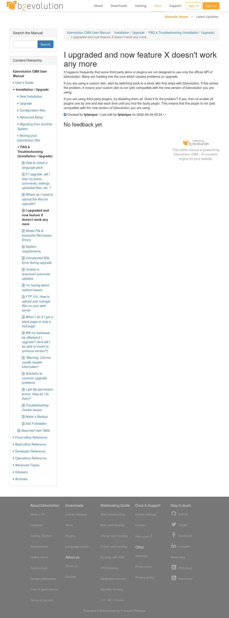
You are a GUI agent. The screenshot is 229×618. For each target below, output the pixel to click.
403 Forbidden (36, 423)
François (127, 610)
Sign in (194, 6)
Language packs (77, 546)
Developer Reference (30, 451)
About (98, 6)
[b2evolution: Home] (34, 5)
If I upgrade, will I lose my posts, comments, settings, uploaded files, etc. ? (36, 181)
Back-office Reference (30, 444)
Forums (140, 525)
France (119, 600)
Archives (21, 479)
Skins (69, 525)
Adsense (141, 556)
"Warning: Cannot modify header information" (36, 362)
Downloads (119, 6)
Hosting (140, 6)
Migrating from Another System (34, 126)
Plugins (70, 536)
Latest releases (76, 514)
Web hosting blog (112, 514)
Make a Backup (37, 416)
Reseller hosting (111, 589)
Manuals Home (176, 17)
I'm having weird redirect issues (35, 287)
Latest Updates (207, 17)
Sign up (211, 6)
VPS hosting (109, 568)
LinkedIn (183, 546)
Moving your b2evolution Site (28, 137)
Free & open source (44, 589)
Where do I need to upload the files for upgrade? (37, 199)
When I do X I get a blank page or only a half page (37, 321)
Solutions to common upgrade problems (34, 378)
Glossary (21, 472)
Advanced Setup (31, 117)
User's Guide (24, 82)
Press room (143, 566)
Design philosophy (43, 578)
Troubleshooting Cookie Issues (35, 407)
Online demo (39, 557)
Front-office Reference (31, 437)
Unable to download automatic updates (36, 274)
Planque (140, 610)
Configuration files (32, 110)
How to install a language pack (34, 165)
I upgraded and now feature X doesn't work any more (35, 217)
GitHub (182, 514)
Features (36, 525)
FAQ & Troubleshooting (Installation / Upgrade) (181, 32)
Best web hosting (112, 525)
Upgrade (26, 103)
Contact (70, 576)
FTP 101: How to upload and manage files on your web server (36, 303)
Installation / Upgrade (129, 32)
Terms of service (41, 600)
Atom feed (185, 578)
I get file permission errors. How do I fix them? (37, 394)
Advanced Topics (27, 465)
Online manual (145, 514)
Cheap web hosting (114, 536)
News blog (177, 557)
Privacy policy (145, 577)
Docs (157, 6)
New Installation (31, 96)
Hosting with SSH (112, 557)
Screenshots (39, 546)
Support (175, 6)
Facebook (184, 536)
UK (109, 600)
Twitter (182, 525)
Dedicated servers (113, 578)
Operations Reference (31, 458)
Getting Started (41, 536)
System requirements (31, 248)
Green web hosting (113, 546)
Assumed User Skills (35, 430)
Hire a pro (143, 536)
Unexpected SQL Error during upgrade (37, 260)
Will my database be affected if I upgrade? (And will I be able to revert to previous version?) (36, 341)
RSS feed (184, 568)
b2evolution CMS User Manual (88, 32)
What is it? (37, 514)
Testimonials (39, 568)
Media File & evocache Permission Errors (37, 235)
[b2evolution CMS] (195, 142)
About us (71, 566)
